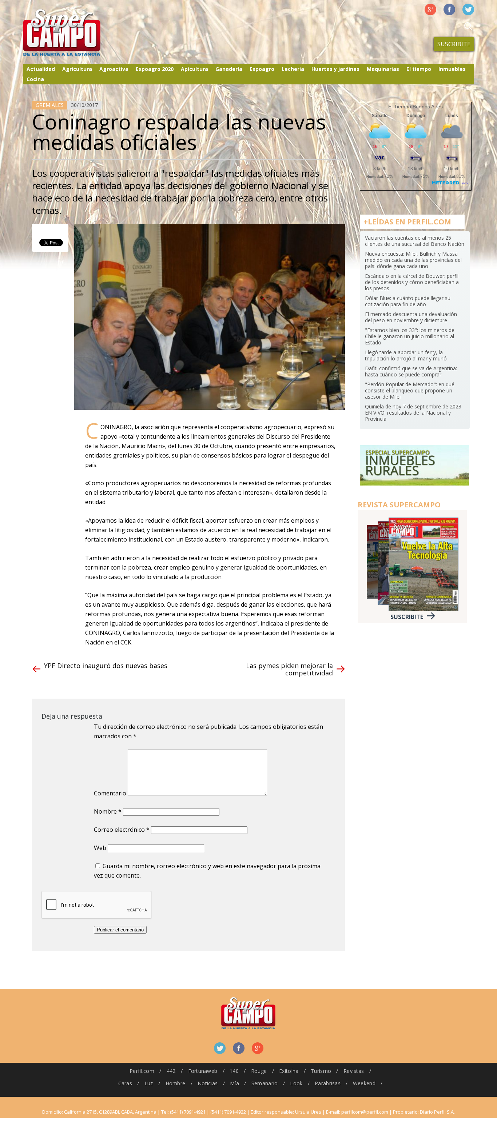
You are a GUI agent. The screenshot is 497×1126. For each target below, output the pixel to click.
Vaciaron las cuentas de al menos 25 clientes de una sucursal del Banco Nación (414, 240)
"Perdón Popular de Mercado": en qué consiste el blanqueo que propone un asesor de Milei (409, 390)
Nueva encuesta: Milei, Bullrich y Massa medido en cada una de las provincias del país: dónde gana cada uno (413, 259)
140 (234, 1070)
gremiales (50, 104)
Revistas (353, 1070)
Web (100, 848)
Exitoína (288, 1070)
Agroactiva (113, 68)
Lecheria (293, 68)
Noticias (208, 1083)
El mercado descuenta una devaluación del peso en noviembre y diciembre (411, 317)
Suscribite (453, 44)
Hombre (176, 1083)
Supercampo (77, 32)
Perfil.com (142, 1070)
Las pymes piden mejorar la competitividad (289, 669)
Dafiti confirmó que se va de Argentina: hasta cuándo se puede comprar (411, 371)
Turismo (321, 1070)
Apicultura (194, 68)
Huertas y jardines (335, 68)
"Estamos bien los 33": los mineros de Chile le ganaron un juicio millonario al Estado (409, 336)
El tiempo (418, 68)
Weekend (364, 1083)
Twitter (468, 9)
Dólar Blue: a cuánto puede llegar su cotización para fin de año (407, 301)
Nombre (108, 811)
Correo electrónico (122, 830)
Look (296, 1083)
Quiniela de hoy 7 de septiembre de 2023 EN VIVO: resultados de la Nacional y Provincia (413, 412)
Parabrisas (328, 1083)
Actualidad (41, 68)
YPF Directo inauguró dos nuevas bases (105, 665)
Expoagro (262, 68)
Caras (125, 1083)
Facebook (449, 9)
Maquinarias (383, 68)
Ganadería (228, 68)
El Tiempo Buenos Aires (415, 106)
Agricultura (77, 68)
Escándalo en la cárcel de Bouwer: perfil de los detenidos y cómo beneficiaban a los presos (412, 282)
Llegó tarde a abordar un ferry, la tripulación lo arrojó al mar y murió (406, 355)
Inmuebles (452, 68)
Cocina (35, 79)
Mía (234, 1083)
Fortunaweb (203, 1070)
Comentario (110, 793)
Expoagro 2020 (155, 68)
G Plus (430, 9)
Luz (148, 1083)
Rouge (259, 1070)
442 (171, 1070)
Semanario (264, 1083)
